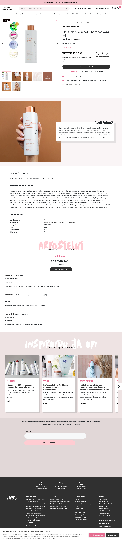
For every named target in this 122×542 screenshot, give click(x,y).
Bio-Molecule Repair (50, 222)
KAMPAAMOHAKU (100, 8)
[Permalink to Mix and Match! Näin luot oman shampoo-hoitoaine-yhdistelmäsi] (22, 366)
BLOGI (90, 8)
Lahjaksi (84, 14)
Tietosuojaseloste (80, 502)
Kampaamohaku (80, 517)
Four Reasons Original (57, 499)
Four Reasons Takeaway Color (60, 502)
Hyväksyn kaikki (96, 535)
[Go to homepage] (7, 8)
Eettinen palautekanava (107, 520)
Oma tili (77, 499)
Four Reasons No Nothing (58, 508)
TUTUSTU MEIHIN (80, 8)
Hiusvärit (75, 14)
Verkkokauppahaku (81, 519)
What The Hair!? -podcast (107, 511)
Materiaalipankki (104, 515)
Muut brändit (101, 14)
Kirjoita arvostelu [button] (61, 269)
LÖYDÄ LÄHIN (81, 486)
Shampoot (43, 14)
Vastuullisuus (103, 506)
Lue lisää (54, 538)
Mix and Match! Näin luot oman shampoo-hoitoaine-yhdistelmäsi (21, 386)
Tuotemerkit (33, 14)
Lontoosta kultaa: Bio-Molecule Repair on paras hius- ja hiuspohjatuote (56, 387)
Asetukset (112, 535)
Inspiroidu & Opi (104, 499)
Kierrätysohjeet (104, 508)
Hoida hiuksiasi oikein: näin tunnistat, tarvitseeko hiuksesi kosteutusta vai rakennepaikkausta (94, 387)
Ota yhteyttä (103, 518)
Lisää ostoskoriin (85, 67)
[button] (103, 57)
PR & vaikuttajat (104, 513)
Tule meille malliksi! (105, 504)
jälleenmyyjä (81, 488)
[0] (118, 8)
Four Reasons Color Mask (58, 506)
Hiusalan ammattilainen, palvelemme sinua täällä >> (61, 3)
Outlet (92, 14)
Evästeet (77, 506)
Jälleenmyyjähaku (81, 515)
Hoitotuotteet (55, 14)
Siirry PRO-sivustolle (105, 526)
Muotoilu (66, 14)
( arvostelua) (75, 39)
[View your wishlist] (115, 8)
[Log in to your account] (112, 8)
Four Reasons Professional (70, 26)
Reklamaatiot (79, 508)
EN (108, 8)
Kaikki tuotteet (21, 14)
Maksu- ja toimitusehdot (83, 504)
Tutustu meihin (104, 502)
